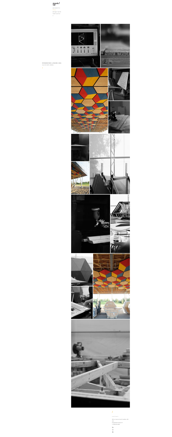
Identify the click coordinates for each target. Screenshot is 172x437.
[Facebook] (113, 432)
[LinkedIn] (113, 427)
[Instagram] (113, 430)
